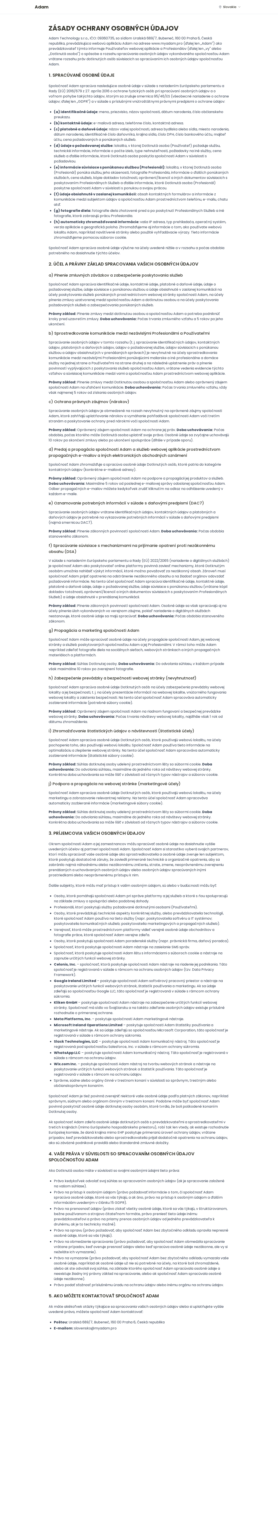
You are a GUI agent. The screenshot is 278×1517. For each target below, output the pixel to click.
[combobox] (230, 7)
